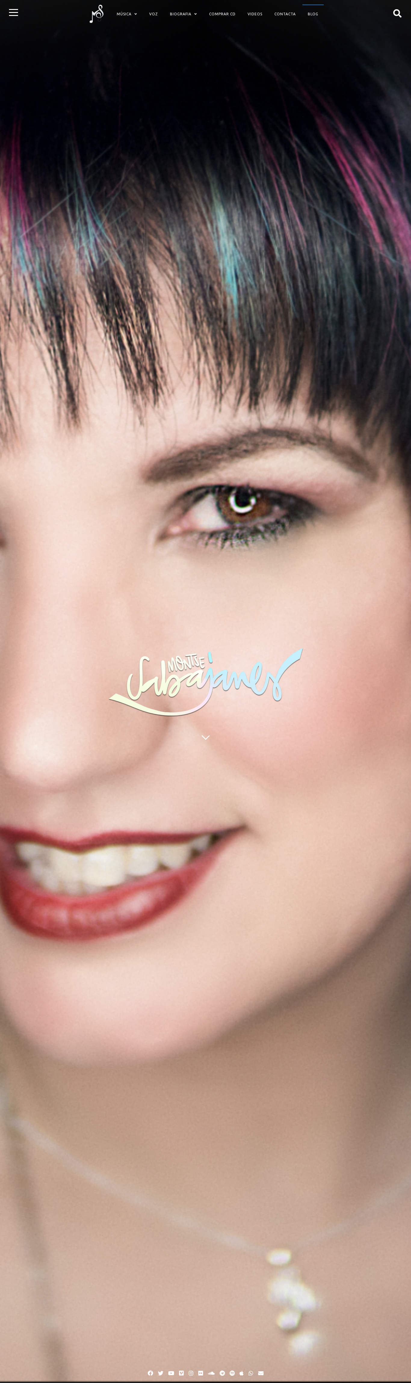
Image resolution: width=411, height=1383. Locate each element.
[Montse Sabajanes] (96, 14)
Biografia (180, 14)
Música (124, 14)
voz (153, 14)
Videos (255, 14)
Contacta (285, 14)
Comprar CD (222, 14)
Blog (313, 14)
